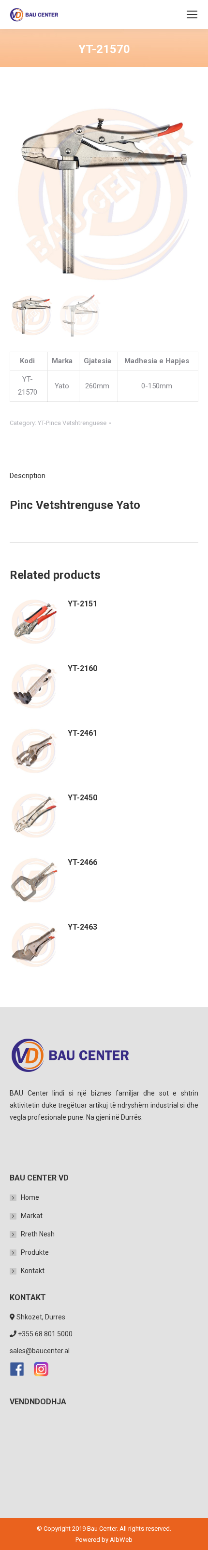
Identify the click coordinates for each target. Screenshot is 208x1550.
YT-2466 (82, 862)
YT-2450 (82, 797)
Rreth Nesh (38, 1234)
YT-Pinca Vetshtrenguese (72, 422)
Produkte (35, 1252)
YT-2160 (82, 668)
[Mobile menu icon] (192, 14)
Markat (32, 1216)
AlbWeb (121, 1539)
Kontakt (33, 1271)
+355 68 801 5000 (45, 1334)
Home (30, 1197)
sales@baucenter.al (40, 1351)
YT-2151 (82, 603)
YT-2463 (82, 927)
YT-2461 (82, 733)
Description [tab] (27, 475)
